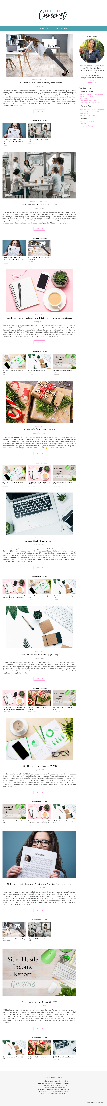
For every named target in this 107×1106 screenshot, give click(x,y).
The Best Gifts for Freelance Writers (39, 429)
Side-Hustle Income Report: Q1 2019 (39, 766)
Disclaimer (17, 2)
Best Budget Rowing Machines (90, 103)
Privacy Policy (7, 2)
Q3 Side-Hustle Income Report (39, 541)
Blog (49, 28)
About (34, 2)
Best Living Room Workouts (89, 115)
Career (34, 79)
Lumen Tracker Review (87, 122)
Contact (41, 2)
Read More (39, 111)
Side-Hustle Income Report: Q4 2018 (39, 1002)
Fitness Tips (42, 79)
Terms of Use (26, 2)
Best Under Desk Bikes (87, 101)
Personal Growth (42, 201)
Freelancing (39, 314)
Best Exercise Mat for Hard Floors (91, 94)
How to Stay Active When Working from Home (39, 82)
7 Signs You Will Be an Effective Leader (39, 204)
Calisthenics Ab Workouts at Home (91, 109)
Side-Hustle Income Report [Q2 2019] (39, 654)
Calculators (61, 28)
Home (42, 28)
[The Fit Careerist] (53, 15)
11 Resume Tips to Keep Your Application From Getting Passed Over (13, 141)
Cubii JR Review (84, 124)
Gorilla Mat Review (86, 126)
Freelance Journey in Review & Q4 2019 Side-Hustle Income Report (39, 318)
